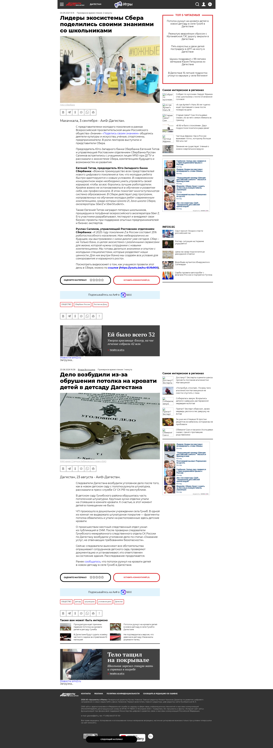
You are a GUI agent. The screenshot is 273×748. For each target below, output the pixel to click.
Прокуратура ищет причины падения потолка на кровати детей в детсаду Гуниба (88, 627)
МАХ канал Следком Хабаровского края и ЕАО (83, 461)
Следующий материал (111, 739)
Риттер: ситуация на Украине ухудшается (189, 242)
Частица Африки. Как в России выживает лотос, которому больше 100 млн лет (193, 138)
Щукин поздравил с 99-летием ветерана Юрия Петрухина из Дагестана (188, 62)
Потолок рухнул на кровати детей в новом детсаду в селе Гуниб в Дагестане (188, 24)
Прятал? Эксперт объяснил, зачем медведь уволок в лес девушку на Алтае (193, 411)
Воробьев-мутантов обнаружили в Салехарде (192, 263)
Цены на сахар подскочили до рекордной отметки (190, 253)
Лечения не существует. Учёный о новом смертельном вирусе (192, 147)
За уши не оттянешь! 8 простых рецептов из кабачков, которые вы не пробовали (194, 421)
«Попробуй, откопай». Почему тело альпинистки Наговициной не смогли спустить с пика (193, 390)
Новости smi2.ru (70, 357)
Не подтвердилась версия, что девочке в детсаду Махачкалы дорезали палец (139, 637)
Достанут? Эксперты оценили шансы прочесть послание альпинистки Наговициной (194, 380)
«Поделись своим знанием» (120, 133)
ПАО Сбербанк (67, 105)
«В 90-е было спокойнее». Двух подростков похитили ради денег (192, 126)
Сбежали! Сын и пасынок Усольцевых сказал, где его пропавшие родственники (194, 432)
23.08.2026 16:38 (67, 369)
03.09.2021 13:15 (67, 13)
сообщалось (93, 561)
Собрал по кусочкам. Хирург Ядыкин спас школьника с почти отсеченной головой (194, 96)
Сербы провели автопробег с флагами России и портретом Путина (193, 274)
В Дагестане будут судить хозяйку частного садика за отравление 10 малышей (90, 637)
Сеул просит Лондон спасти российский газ (189, 232)
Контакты (86, 694)
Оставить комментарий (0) (137, 280)
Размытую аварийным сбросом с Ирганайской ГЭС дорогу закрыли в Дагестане (188, 36)
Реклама (98, 694)
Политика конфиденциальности (123, 694)
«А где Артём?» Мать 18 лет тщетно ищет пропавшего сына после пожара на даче (193, 107)
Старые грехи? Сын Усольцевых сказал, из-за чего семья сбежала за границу (193, 117)
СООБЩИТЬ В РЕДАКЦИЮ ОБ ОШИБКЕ (160, 694)
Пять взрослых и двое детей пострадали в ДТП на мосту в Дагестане (188, 49)
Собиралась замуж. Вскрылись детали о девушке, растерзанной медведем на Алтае (192, 401)
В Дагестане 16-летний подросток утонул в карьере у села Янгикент (188, 74)
